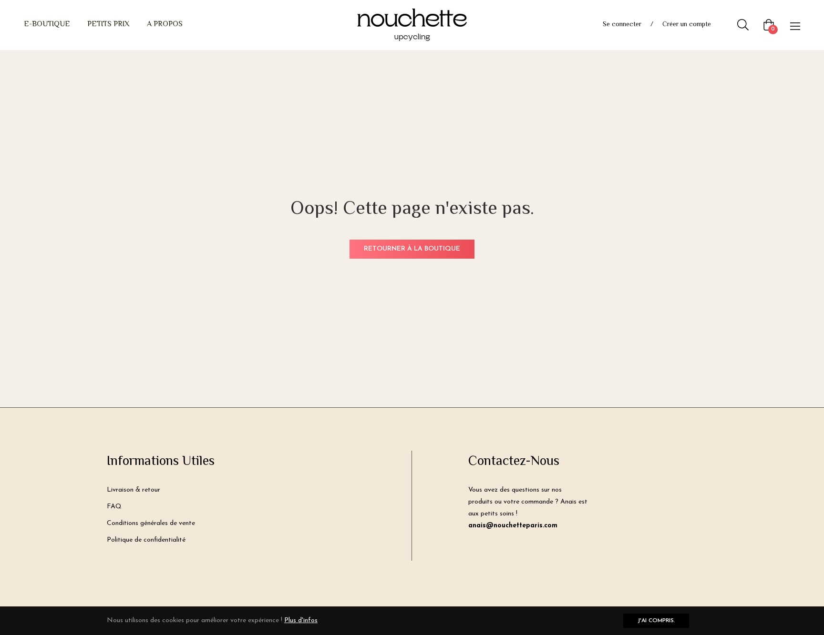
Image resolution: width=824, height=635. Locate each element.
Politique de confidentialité (146, 540)
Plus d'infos (301, 620)
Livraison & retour (133, 490)
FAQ (114, 506)
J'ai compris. (656, 621)
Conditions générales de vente (151, 523)
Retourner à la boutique (412, 248)
